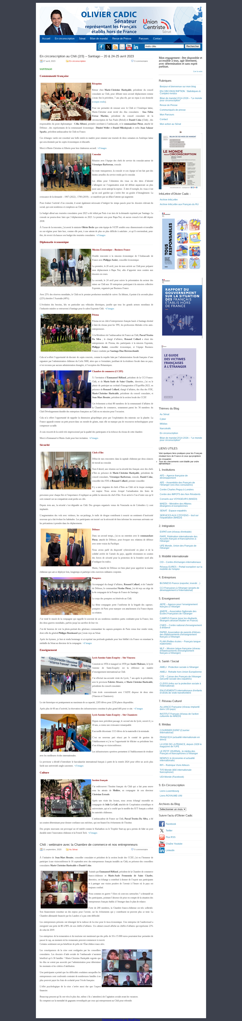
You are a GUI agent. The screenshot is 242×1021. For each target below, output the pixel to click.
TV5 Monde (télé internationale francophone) (176, 771)
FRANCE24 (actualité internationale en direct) (180, 738)
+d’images (102, 148)
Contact (157, 38)
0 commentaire (141, 61)
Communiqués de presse (173, 110)
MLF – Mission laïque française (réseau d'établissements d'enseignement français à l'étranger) (180, 650)
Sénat (82, 38)
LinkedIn (170, 850)
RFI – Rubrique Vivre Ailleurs (174, 765)
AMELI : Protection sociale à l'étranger (179, 667)
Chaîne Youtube (174, 843)
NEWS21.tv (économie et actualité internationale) (177, 759)
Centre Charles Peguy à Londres (177, 489)
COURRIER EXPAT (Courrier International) (174, 731)
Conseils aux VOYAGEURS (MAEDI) (178, 499)
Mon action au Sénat (170, 124)
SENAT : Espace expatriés (173, 510)
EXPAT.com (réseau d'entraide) (176, 531)
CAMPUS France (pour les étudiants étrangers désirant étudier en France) (179, 619)
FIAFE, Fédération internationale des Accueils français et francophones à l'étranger (178, 538)
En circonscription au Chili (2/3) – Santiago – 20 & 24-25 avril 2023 (87, 56)
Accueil (46, 38)
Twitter (169, 830)
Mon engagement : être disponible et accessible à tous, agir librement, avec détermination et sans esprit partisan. (180, 64)
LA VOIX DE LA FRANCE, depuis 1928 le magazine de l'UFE (181, 745)
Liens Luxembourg (169, 791)
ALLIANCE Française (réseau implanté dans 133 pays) (180, 708)
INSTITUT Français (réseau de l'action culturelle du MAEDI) (179, 715)
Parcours (144, 38)
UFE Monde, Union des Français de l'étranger (178, 546)
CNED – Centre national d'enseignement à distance (181, 626)
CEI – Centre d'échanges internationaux (180, 562)
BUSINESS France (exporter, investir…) (180, 583)
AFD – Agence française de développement (174, 476)
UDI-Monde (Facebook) (172, 777)
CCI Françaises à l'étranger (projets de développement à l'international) (179, 589)
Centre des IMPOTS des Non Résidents (180, 494)
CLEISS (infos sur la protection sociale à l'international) (180, 684)
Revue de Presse (121, 38)
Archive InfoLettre (169, 199)
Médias (163, 423)
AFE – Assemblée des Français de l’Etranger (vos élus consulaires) (177, 483)
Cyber (163, 419)
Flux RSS (170, 837)
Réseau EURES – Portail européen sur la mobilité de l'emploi (181, 568)
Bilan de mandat (99, 38)
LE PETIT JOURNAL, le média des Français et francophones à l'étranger (179, 752)
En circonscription (64, 38)
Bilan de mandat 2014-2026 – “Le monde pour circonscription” (181, 99)
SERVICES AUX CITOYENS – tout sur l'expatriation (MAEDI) (179, 516)
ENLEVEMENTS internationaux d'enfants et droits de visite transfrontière (181, 691)
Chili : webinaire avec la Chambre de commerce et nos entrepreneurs (89, 844)
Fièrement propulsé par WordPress (121, 1019)
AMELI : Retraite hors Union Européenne (181, 672)
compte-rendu (99, 101)
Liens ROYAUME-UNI (171, 795)
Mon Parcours (167, 114)
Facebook (171, 824)
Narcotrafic (165, 428)
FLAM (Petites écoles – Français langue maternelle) (180, 642)
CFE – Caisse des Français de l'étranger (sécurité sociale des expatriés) (180, 677)
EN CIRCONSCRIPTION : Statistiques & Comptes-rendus (180, 92)
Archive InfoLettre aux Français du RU (179, 204)
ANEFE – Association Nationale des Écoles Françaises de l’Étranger (178, 612)
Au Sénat (73, 849)
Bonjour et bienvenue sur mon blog (178, 86)
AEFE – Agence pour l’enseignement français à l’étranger (179, 605)
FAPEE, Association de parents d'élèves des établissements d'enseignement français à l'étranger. (180, 634)
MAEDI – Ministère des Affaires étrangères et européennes (175, 504)
